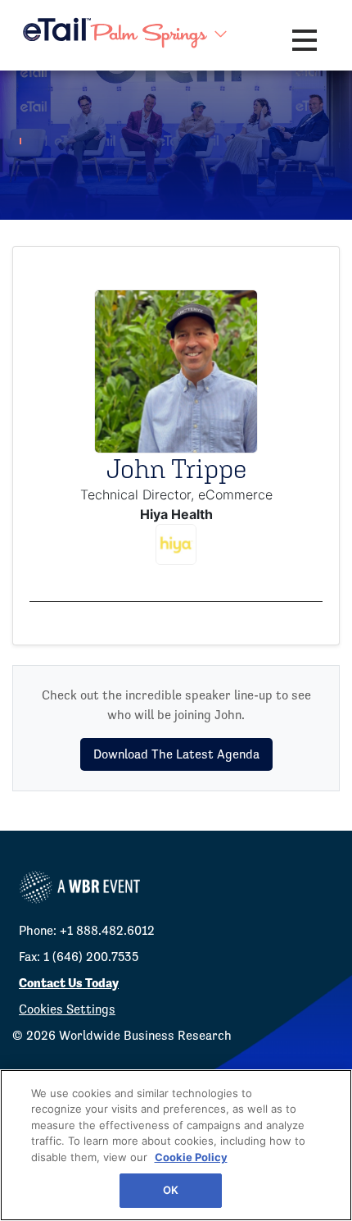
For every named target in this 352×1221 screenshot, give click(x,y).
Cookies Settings (67, 1009)
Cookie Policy (191, 1157)
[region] (176, 1145)
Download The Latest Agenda (176, 754)
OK (170, 1189)
